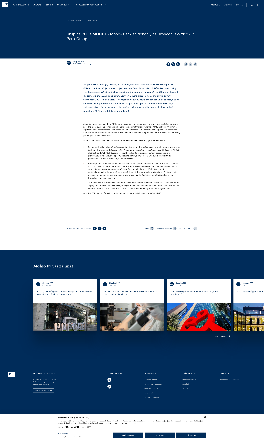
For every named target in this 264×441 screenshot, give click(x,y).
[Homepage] (5, 4)
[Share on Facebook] (168, 64)
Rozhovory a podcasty (153, 384)
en (258, 4)
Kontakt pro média (151, 397)
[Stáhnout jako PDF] (190, 64)
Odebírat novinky (151, 388)
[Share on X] (173, 64)
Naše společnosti (21, 5)
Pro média (215, 5)
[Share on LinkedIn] (178, 64)
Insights (49, 5)
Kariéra (239, 5)
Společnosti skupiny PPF (229, 379)
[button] (252, 4)
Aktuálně (37, 5)
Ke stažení (148, 392)
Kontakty (228, 5)
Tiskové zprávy (220, 336)
